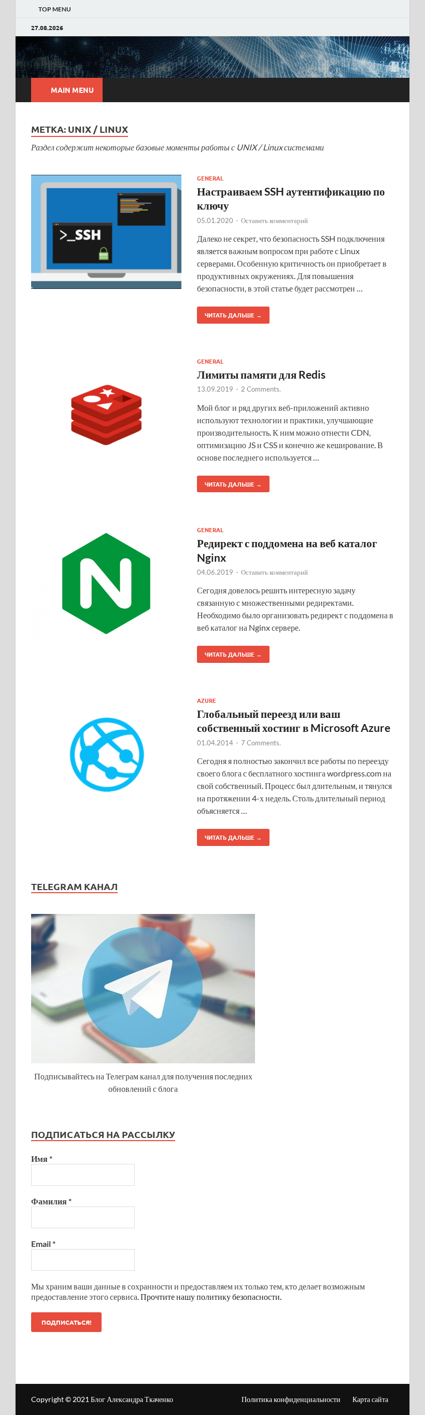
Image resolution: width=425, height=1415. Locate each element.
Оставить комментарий (274, 220)
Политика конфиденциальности (291, 1399)
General (210, 178)
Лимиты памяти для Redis (261, 374)
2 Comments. (261, 389)
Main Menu (72, 89)
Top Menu (54, 9)
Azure (206, 700)
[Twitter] (391, 27)
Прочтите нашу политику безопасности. (210, 1296)
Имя (41, 1158)
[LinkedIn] (369, 27)
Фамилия (51, 1201)
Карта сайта (370, 1399)
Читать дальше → (229, 313)
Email (43, 1243)
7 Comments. (261, 743)
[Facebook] (380, 27)
